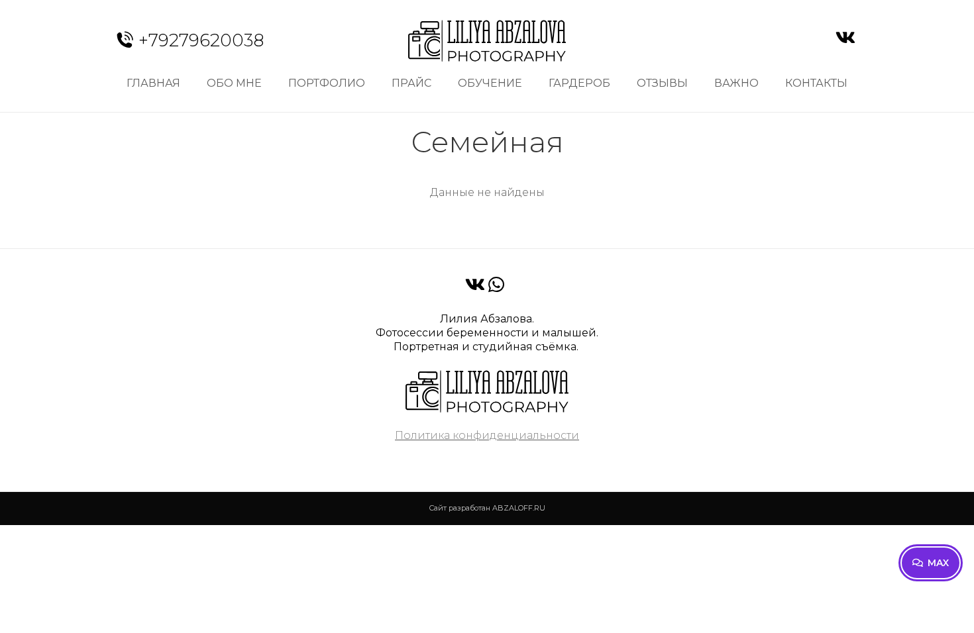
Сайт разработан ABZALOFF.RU (487, 507)
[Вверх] (954, 613)
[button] (930, 563)
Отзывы (662, 83)
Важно (736, 83)
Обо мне (234, 83)
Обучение (490, 83)
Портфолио (326, 83)
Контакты (816, 83)
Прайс (411, 83)
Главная (153, 83)
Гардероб (579, 83)
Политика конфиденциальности (487, 435)
